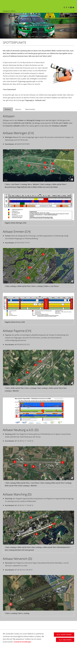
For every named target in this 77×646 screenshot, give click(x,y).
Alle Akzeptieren (64, 635)
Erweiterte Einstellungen (22, 642)
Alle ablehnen (65, 640)
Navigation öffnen (9, 11)
